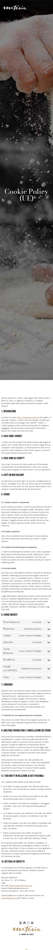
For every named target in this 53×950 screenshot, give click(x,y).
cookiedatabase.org (9, 898)
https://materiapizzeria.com (28, 417)
